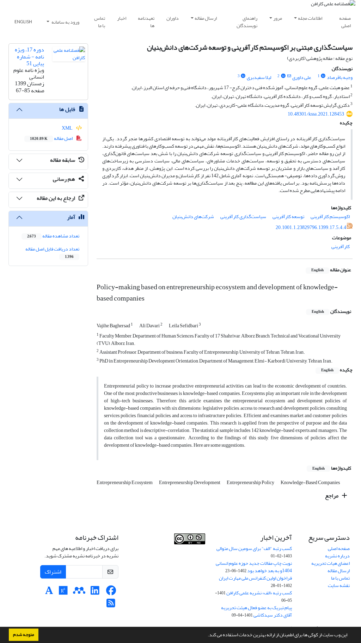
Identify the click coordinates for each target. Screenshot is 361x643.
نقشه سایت (339, 585)
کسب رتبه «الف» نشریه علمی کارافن (259, 593)
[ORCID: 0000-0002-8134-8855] (323, 76)
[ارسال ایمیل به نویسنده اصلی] (289, 76)
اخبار (121, 18)
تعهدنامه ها (146, 21)
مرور (277, 18)
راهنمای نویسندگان (247, 21)
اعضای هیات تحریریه (330, 563)
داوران (172, 18)
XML (67, 128)
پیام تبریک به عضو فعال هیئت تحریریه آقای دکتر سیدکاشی (256, 611)
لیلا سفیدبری (259, 77)
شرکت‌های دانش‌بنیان (193, 216)
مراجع (332, 495)
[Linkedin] (95, 592)
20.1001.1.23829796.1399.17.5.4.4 (311, 227)
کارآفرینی (340, 246)
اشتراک (53, 572)
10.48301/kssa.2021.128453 (316, 114)
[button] (206, 636)
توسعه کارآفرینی (288, 216)
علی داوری (301, 77)
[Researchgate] (63, 592)
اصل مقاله (51, 138)
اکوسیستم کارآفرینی (330, 216)
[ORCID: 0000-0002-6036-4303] (243, 76)
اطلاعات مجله (310, 18)
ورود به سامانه (65, 22)
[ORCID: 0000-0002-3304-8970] (283, 76)
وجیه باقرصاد (340, 77)
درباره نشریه (337, 556)
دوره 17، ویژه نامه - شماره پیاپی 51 (29, 56)
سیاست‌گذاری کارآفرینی (243, 216)
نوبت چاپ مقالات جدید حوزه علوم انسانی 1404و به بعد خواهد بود (254, 566)
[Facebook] (110, 592)
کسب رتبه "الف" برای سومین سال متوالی (254, 548)
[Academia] (49, 592)
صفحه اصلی (345, 21)
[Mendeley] (79, 592)
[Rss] (110, 605)
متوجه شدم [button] (23, 634)
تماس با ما (99, 21)
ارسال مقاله (206, 18)
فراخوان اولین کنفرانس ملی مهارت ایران (255, 578)
